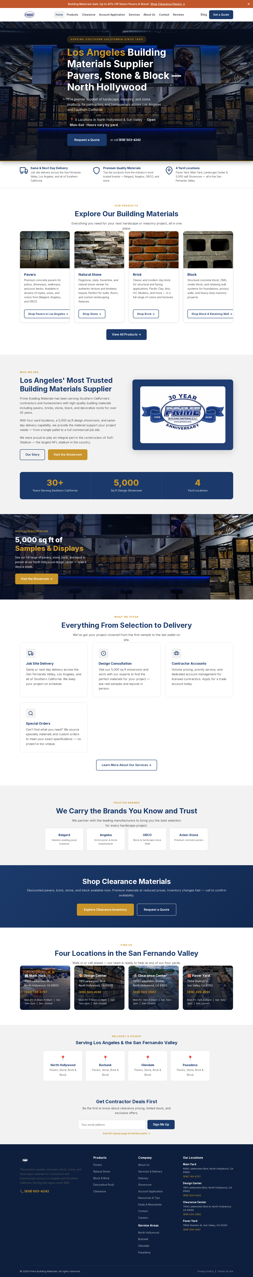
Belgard (64, 839)
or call (125, 140)
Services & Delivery (150, 1171)
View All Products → (126, 334)
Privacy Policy (206, 1271)
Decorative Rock (103, 1184)
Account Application (112, 14)
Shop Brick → (146, 313)
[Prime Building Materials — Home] (29, 14)
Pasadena (144, 1252)
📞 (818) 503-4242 (34, 1191)
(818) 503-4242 (90, 992)
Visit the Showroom (68, 454)
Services (134, 14)
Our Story (32, 454)
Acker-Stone (188, 837)
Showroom (145, 1184)
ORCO (147, 839)
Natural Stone (101, 1171)
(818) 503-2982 (144, 992)
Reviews (178, 14)
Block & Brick (101, 1178)
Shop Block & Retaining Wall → (212, 313)
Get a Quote (221, 14)
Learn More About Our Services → (127, 765)
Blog (204, 14)
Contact (164, 14)
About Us (149, 14)
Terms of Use (225, 1271)
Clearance (88, 14)
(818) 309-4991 (198, 992)
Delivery (143, 1178)
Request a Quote (87, 140)
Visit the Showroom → (37, 579)
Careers (143, 1217)
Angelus (105, 839)
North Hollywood (148, 1232)
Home (59, 14)
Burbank (143, 1239)
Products (72, 14)
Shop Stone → (92, 313)
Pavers (97, 1164)
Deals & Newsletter (150, 1204)
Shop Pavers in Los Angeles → (48, 313)
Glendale (143, 1245)
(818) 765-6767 (35, 992)
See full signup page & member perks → (126, 1133)
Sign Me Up (161, 1124)
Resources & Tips (149, 1197)
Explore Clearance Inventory (105, 909)
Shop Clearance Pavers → (168, 4)
